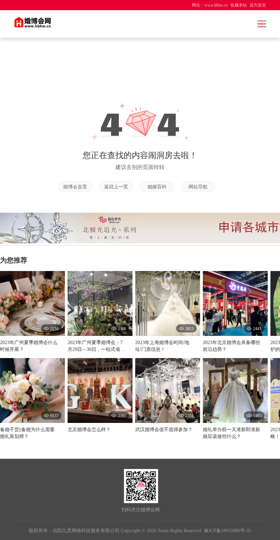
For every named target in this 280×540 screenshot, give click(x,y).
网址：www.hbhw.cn (210, 5)
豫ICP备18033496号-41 (227, 530)
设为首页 (258, 5)
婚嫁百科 (157, 186)
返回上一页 (116, 186)
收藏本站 (238, 5)
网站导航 (198, 186)
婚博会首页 (75, 186)
